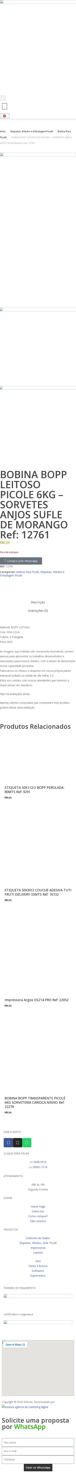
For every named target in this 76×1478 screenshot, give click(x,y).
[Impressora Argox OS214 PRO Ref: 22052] (38, 950)
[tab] (38, 602)
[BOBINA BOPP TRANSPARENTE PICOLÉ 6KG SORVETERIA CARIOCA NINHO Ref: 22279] (38, 1052)
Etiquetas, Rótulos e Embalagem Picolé (32, 131)
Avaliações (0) (38, 610)
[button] (3, 98)
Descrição (38, 602)
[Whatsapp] (26, 1142)
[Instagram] (17, 1142)
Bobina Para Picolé (27, 572)
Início (3, 131)
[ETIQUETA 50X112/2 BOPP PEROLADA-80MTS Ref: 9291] (38, 755)
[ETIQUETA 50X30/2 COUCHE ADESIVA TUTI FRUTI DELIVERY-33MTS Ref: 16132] (38, 844)
